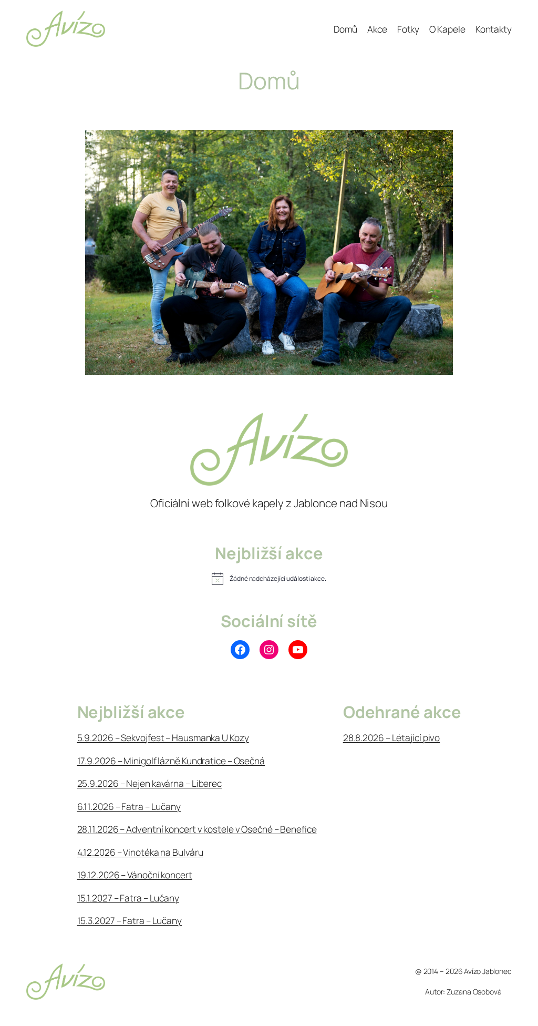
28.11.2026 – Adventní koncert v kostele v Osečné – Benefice (197, 829)
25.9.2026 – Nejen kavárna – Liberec (149, 783)
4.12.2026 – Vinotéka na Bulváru (140, 852)
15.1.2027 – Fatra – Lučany (128, 897)
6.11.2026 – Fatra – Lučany (129, 806)
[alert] (269, 578)
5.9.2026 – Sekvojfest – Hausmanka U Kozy (163, 737)
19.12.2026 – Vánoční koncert (134, 874)
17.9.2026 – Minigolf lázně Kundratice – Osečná (171, 760)
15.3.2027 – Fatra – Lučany (129, 920)
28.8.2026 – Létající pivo (391, 737)
